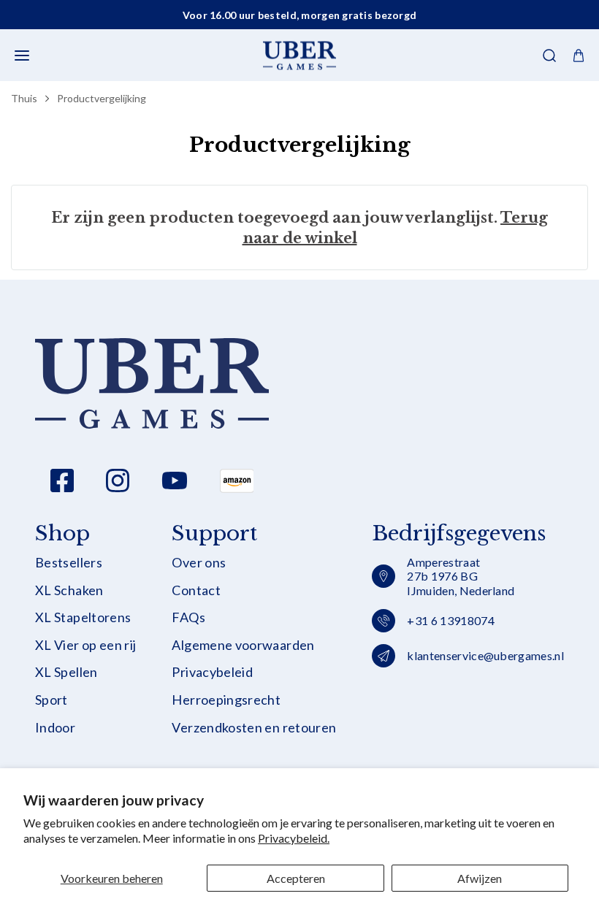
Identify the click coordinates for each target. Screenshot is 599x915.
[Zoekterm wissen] (539, 99)
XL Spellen (66, 672)
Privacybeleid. (293, 838)
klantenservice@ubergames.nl (485, 655)
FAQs (188, 617)
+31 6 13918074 (450, 620)
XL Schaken (69, 590)
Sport (51, 700)
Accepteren (296, 878)
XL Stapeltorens (83, 617)
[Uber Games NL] (299, 55)
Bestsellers (68, 562)
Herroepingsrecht (226, 700)
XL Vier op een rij (85, 645)
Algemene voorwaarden (243, 645)
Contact (196, 590)
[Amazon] (236, 480)
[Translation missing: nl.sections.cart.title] (578, 55)
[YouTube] (174, 480)
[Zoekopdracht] (549, 55)
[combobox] (299, 99)
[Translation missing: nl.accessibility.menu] (22, 55)
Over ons (199, 562)
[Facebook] (62, 480)
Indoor (55, 727)
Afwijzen (479, 878)
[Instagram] (117, 480)
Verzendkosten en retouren (254, 727)
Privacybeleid (212, 672)
